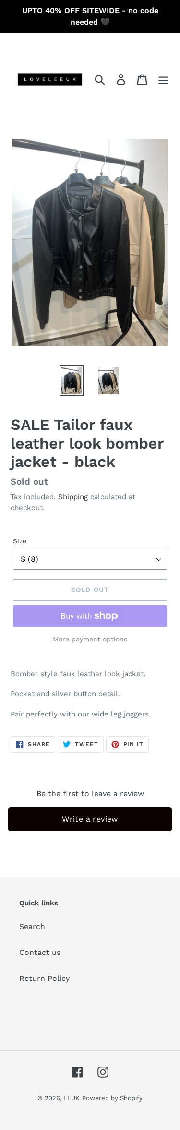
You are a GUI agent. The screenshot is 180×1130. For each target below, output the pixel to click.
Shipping (73, 496)
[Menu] (163, 79)
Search (32, 926)
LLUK (71, 1098)
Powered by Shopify (112, 1098)
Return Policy (44, 978)
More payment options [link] (90, 639)
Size (19, 541)
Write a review (90, 819)
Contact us (39, 952)
